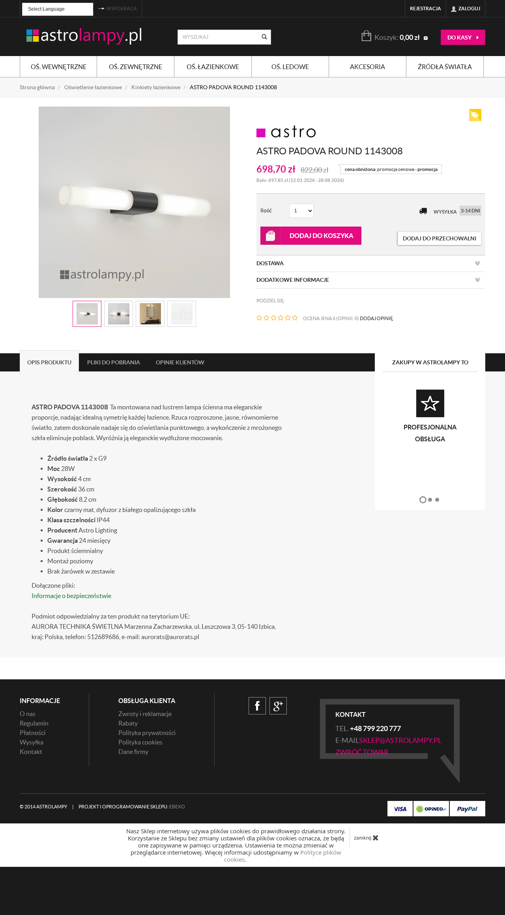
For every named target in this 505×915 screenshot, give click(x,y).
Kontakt (31, 751)
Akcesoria (367, 66)
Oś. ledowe (290, 66)
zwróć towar (362, 752)
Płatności (32, 732)
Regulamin (34, 723)
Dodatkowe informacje (292, 280)
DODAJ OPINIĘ (376, 318)
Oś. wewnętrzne (58, 66)
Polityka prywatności (147, 732)
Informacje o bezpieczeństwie (71, 595)
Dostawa (270, 263)
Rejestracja (425, 8)
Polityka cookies (140, 742)
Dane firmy (133, 751)
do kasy (460, 37)
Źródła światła (445, 66)
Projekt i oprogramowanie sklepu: (132, 806)
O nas (28, 713)
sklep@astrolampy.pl (400, 740)
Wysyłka (31, 742)
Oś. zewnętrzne (135, 66)
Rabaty (128, 723)
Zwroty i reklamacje (145, 713)
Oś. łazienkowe (213, 66)
